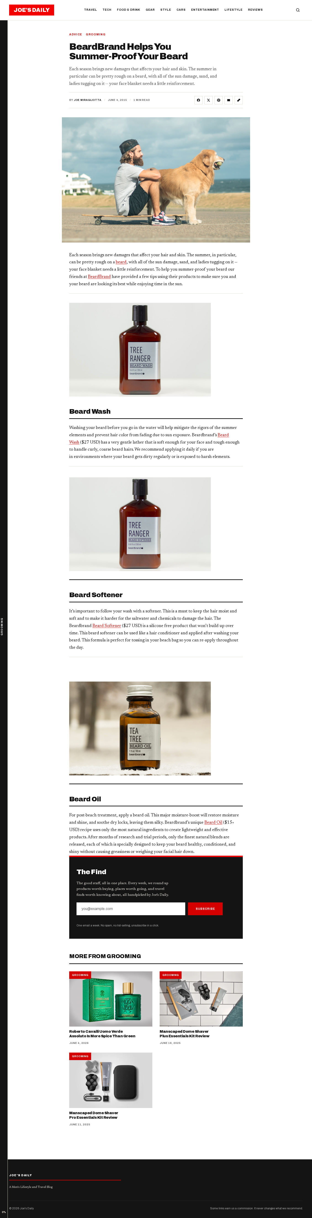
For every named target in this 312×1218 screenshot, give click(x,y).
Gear (150, 9)
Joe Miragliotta (87, 100)
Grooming (96, 34)
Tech (107, 9)
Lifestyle (234, 9)
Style (165, 9)
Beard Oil (213, 823)
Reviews (255, 9)
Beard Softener (107, 626)
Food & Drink (128, 9)
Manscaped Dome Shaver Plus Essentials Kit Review (184, 1034)
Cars (181, 9)
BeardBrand (99, 277)
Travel (90, 9)
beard (121, 262)
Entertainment (205, 9)
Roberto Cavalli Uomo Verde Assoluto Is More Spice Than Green (102, 1034)
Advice (75, 34)
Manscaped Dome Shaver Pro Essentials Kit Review (93, 1115)
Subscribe (205, 908)
